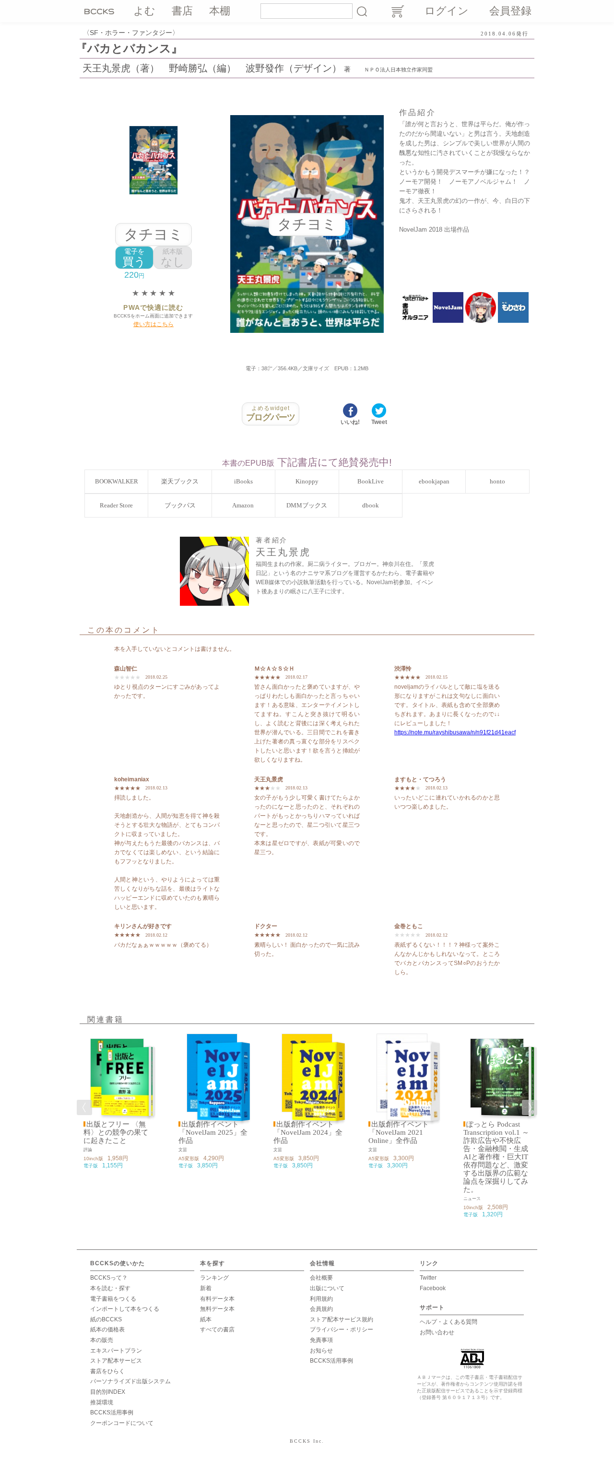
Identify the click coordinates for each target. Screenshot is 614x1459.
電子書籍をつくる (113, 1298)
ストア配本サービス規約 (341, 1319)
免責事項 (321, 1340)
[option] (117, 1102)
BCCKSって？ (109, 1277)
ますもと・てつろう (420, 779)
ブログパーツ (270, 413)
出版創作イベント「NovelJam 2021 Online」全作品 (398, 1132)
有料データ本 (217, 1298)
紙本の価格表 (107, 1329)
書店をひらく (107, 1371)
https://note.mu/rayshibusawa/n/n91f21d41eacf (455, 732)
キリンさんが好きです (143, 926)
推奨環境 (101, 1402)
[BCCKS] (100, 11)
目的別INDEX (107, 1391)
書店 (182, 11)
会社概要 (321, 1277)
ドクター (265, 926)
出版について (327, 1288)
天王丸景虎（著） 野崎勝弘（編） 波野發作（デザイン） (212, 68)
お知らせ (321, 1350)
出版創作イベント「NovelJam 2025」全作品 (213, 1132)
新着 (206, 1288)
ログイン (447, 11)
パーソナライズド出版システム (130, 1381)
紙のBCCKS (106, 1319)
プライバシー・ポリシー (341, 1329)
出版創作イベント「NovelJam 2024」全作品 (307, 1132)
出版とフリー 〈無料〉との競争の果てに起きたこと (115, 1132)
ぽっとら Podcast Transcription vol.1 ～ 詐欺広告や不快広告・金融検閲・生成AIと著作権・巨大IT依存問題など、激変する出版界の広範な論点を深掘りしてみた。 (496, 1156)
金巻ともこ (408, 926)
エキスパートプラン (116, 1350)
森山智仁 (125, 668)
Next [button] (529, 1107)
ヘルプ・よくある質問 (448, 1321)
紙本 (206, 1319)
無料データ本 (217, 1309)
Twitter (428, 1277)
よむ (144, 11)
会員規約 (321, 1309)
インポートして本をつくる (124, 1309)
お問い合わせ (437, 1332)
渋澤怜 (403, 668)
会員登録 (510, 11)
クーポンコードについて (122, 1423)
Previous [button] (84, 1107)
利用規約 (321, 1298)
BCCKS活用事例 (111, 1412)
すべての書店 (217, 1329)
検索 (361, 11)
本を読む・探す (110, 1288)
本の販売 (101, 1340)
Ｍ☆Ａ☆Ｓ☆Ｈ (274, 668)
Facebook (433, 1288)
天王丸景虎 (268, 779)
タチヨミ (153, 234)
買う (134, 257)
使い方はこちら (153, 324)
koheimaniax (131, 779)
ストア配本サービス (116, 1360)
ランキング (214, 1277)
